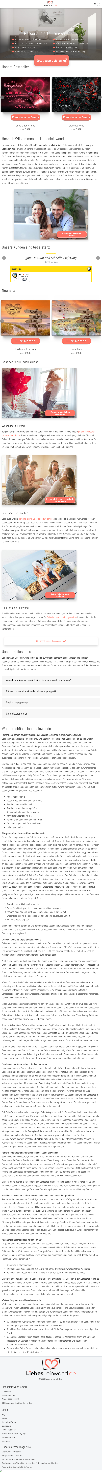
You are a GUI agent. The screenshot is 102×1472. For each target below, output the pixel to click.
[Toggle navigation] (4, 4)
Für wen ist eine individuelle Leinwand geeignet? (31, 691)
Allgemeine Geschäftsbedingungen (14, 1433)
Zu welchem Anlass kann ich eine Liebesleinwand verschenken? (39, 680)
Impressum (6, 1441)
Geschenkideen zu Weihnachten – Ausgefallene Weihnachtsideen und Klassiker (30, 1463)
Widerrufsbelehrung (9, 1437)
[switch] (24, 279)
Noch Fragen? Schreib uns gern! (52, 641)
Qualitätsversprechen (17, 702)
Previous (2, 97)
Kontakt (5, 1418)
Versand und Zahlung (9, 1422)
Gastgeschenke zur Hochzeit (12, 1455)
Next (100, 97)
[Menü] (89, 273)
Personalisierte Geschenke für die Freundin (17, 1467)
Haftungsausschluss (9, 1430)
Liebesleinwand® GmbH (54, 1379)
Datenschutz (6, 1426)
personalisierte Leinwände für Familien (36, 518)
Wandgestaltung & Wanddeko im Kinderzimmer (18, 1459)
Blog (3, 1414)
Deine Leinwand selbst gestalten (62, 617)
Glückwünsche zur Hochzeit (11, 1451)
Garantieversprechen (16, 713)
